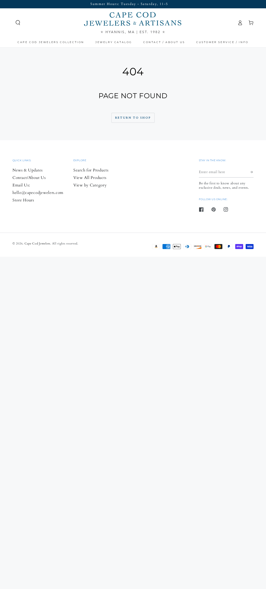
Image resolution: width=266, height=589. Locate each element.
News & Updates (27, 170)
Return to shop (133, 118)
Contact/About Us (29, 177)
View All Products (89, 177)
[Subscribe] (252, 171)
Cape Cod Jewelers (37, 244)
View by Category (90, 185)
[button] (17, 22)
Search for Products (90, 170)
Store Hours (23, 200)
